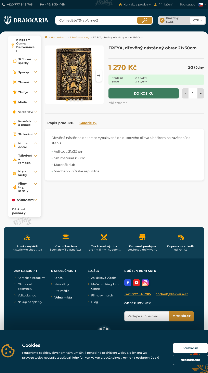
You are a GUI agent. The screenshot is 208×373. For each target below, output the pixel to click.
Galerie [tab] (88, 123)
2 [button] (70, 100)
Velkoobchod (27, 295)
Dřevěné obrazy (79, 37)
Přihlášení (165, 4)
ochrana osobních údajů (141, 357)
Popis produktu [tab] (61, 123)
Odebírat (182, 316)
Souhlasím (190, 348)
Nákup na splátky (30, 302)
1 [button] (66, 100)
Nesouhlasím (190, 360)
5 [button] (81, 100)
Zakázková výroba (104, 278)
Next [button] (99, 75)
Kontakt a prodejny (137, 4)
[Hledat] (144, 20)
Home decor (58, 37)
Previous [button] (50, 75)
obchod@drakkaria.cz (172, 294)
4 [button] (77, 100)
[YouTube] (136, 282)
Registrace (187, 4)
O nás (58, 278)
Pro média (61, 291)
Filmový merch (102, 295)
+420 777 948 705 (19, 4)
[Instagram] (145, 282)
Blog (94, 302)
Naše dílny (61, 284)
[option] (74, 75)
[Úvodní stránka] (46, 37)
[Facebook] (127, 282)
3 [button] (74, 100)
